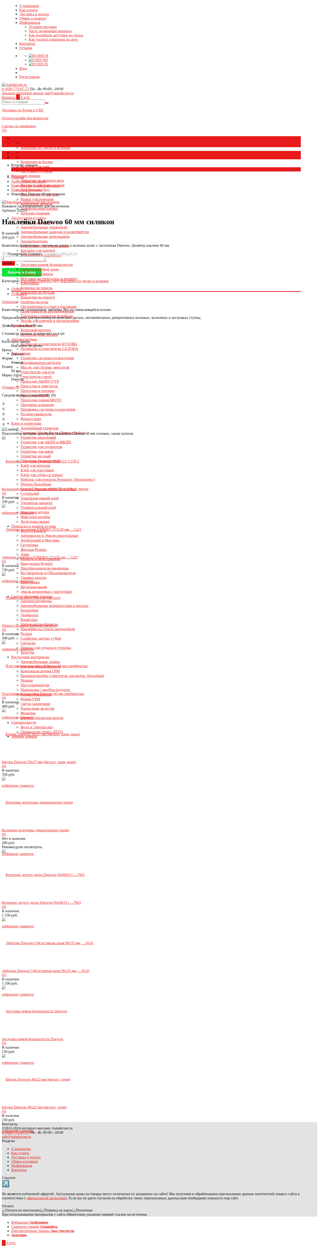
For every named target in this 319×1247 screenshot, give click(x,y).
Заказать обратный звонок (23, 93)
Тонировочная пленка (39, 208)
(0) (4, 493)
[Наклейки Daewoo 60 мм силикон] (31, 202)
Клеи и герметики (26, 423)
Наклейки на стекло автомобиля (48, 629)
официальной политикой (47, 1198)
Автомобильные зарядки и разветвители (55, 232)
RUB (44, 56)
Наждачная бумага (37, 563)
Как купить (28, 10)
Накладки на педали (38, 292)
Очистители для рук (37, 372)
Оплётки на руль (34, 302)
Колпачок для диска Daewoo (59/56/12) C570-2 (38, 489)
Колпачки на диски (37, 143)
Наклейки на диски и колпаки (45, 148)
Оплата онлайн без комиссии (25, 118)
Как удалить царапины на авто (53, 39)
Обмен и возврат (32, 18)
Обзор (16, 289)
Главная (17, 177)
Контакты (27, 44)
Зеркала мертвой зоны (40, 269)
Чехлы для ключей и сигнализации (50, 320)
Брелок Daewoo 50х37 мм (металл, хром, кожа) (39, 762)
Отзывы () (11, 387)
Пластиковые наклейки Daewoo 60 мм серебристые (43, 694)
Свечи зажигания (35, 704)
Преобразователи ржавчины (45, 568)
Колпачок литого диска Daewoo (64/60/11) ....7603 (41, 903)
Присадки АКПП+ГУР (40, 381)
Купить (8, 263)
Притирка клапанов (37, 405)
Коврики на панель (37, 288)
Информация (29, 23)
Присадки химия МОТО (41, 400)
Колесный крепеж (36, 330)
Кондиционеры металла (41, 362)
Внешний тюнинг (26, 176)
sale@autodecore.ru (59, 93)
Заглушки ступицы (36, 171)
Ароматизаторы (34, 241)
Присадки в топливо (38, 390)
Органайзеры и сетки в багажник (49, 306)
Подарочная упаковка (25, 254)
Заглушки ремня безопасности (47, 264)
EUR (44, 64)
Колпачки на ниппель (39, 157)
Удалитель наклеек (36, 503)
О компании (29, 6)
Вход (23, 68)
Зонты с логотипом (37, 274)
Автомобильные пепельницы (45, 236)
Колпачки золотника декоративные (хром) (35, 830)
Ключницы (30, 283)
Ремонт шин (31, 419)
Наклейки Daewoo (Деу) (30, 190)
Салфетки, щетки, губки (41, 638)
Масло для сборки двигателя (45, 367)
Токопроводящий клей (40, 498)
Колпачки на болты (37, 162)
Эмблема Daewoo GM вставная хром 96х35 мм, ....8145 (45, 971)
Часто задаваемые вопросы (50, 31)
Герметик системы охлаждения (47, 358)
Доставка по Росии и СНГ (23, 110)
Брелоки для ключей (38, 250)
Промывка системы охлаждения (48, 409)
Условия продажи (43, 27)
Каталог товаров (24, 153)
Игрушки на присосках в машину (49, 278)
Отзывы (25, 48)
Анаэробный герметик (40, 428)
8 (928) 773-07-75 (15, 89)
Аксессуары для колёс (30, 138)
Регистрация (29, 77)
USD (44, 60)
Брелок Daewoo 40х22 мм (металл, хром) (34, 1107)
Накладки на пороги (38, 297)
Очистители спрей (36, 376)
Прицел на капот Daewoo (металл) (29, 625)
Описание (10, 302)
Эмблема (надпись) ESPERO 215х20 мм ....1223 (40, 557)
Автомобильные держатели (44, 227)
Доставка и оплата (34, 14)
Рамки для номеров (37, 199)
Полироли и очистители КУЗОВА (49, 344)
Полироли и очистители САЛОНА (49, 348)
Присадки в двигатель (39, 386)
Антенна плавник (35, 213)
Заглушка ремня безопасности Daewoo (32, 1039)
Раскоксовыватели (36, 414)
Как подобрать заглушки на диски (56, 35)
